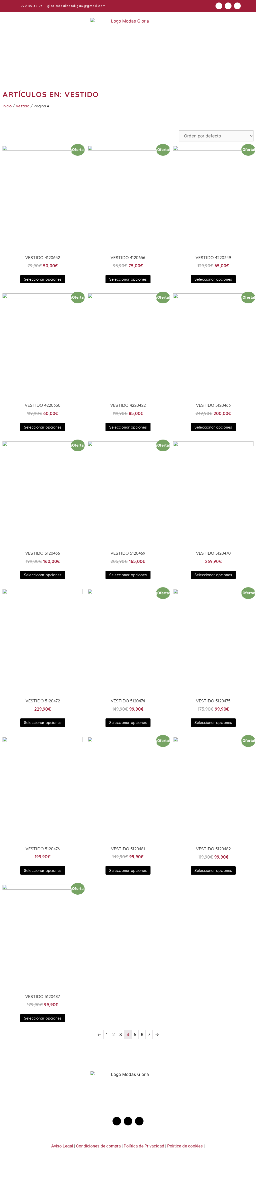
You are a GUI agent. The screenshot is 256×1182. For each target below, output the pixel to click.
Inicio (7, 105)
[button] (224, 65)
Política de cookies (185, 1145)
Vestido (23, 105)
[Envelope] (237, 6)
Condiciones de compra (98, 1145)
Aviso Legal (62, 1145)
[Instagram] (219, 6)
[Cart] (160, 67)
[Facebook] (228, 6)
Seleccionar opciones (43, 279)
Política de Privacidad (144, 1145)
